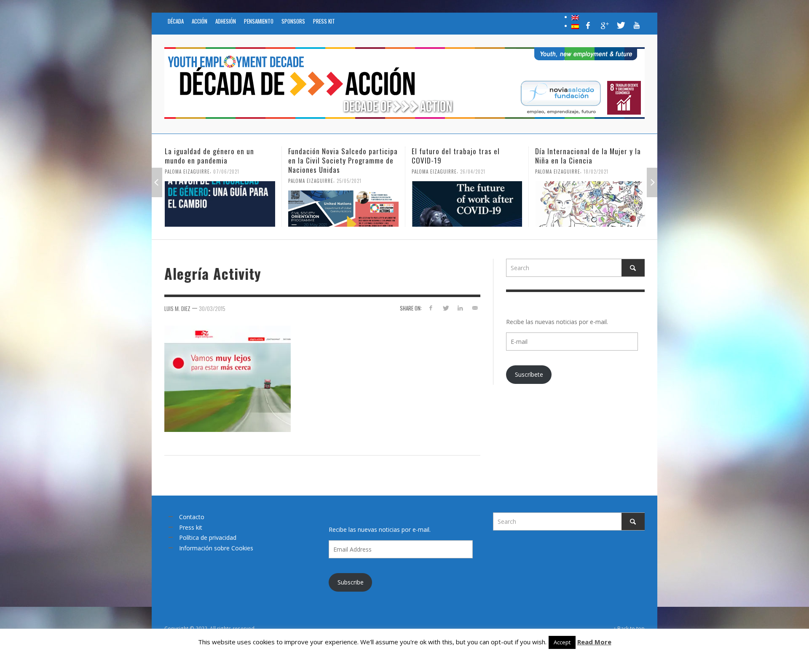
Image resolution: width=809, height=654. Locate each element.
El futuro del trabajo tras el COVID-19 (333, 156)
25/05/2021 (226, 180)
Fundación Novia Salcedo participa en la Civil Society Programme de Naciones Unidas (221, 160)
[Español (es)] (575, 25)
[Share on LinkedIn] (460, 307)
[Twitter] (620, 25)
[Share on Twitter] (445, 307)
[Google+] (604, 25)
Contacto (191, 517)
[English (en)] (575, 17)
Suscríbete (529, 374)
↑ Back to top (629, 628)
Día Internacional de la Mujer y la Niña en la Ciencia (466, 156)
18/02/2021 (473, 171)
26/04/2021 (350, 171)
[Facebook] (588, 25)
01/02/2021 (597, 180)
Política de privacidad (207, 537)
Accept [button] (562, 642)
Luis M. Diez (177, 308)
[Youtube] (637, 25)
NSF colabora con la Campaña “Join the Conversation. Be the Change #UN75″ (584, 160)
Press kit (190, 527)
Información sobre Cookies (216, 548)
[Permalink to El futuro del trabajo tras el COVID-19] (344, 204)
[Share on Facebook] (431, 307)
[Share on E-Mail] (474, 307)
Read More (594, 642)
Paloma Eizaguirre (188, 180)
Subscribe (351, 582)
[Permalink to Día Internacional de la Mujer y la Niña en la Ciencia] (468, 204)
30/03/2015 (212, 308)
